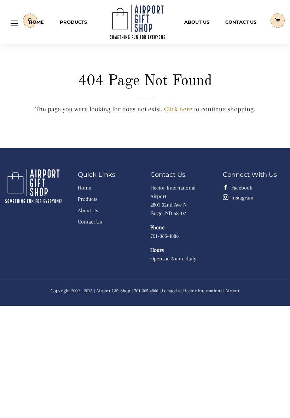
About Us (196, 22)
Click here (178, 109)
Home (36, 22)
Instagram (242, 197)
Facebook (241, 188)
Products (73, 22)
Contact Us (240, 22)
